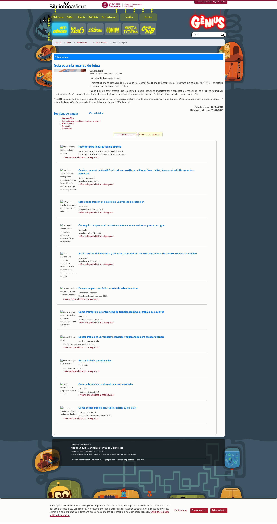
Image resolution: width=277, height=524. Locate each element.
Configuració (180, 510)
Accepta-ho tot (199, 510)
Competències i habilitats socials (75, 121)
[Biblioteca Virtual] (68, 5)
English (216, 2)
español (207, 2)
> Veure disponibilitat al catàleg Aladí (81, 158)
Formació (66, 126)
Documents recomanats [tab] (126, 135)
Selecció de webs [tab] (151, 135)
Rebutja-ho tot (219, 510)
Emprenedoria (68, 124)
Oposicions (67, 129)
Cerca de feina (68, 118)
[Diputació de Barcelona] (122, 5)
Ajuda (223, 2)
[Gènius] (207, 21)
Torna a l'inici (94, 121)
